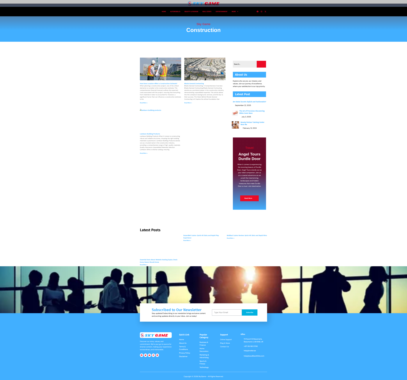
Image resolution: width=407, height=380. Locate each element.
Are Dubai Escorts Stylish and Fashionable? (249, 102)
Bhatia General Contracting (194, 84)
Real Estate (206, 11)
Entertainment (221, 11)
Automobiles (175, 11)
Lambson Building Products (150, 134)
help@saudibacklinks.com (254, 356)
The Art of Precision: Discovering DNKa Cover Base (252, 112)
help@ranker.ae (250, 350)
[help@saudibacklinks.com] (242, 356)
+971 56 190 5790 (251, 346)
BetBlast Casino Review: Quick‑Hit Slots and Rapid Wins (247, 235)
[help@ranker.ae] (242, 351)
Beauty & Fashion (191, 11)
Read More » (144, 103)
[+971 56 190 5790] (242, 346)
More (234, 11)
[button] (142, 11)
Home (164, 11)
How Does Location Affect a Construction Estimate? (158, 84)
